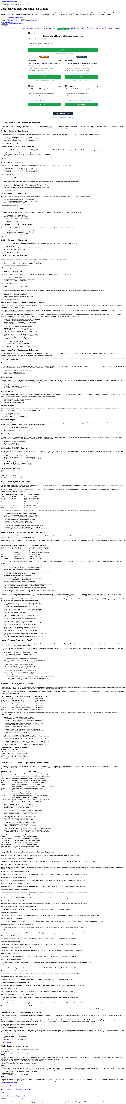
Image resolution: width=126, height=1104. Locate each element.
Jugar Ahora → (63, 50)
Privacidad (3, 1096)
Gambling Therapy (9, 1089)
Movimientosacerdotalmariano (9, 1)
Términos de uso (11, 1096)
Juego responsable (21, 1096)
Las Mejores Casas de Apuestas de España (38, 27)
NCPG (29, 1089)
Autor (2, 3)
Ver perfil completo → (7, 1042)
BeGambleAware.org (71, 117)
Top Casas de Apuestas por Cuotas (59, 27)
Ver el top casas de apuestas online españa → (13, 17)
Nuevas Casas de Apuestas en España (22, 28)
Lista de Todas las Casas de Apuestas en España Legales (69, 28)
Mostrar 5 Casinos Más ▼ (63, 113)
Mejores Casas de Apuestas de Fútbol (43, 28)
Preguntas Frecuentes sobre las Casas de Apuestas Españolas (102, 28)
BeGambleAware (21, 1089)
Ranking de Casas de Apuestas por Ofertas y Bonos (84, 27)
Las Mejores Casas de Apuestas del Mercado (13, 27)
